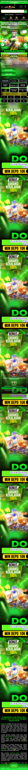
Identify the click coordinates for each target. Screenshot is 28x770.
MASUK (14, 387)
